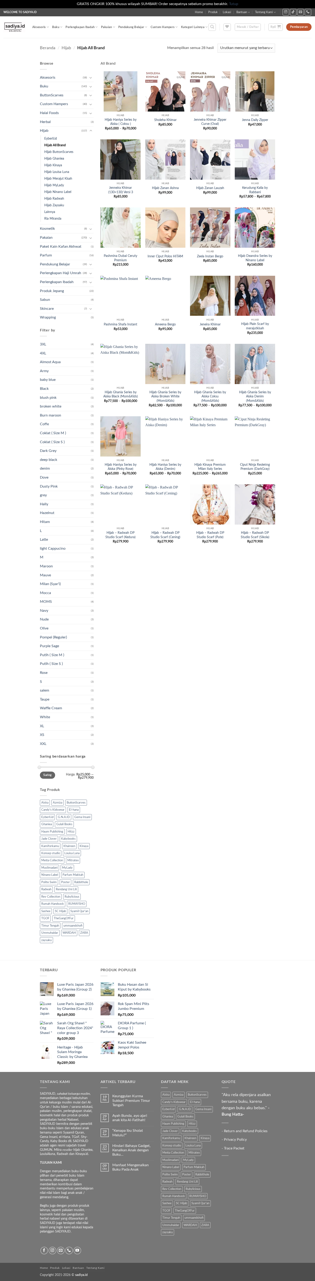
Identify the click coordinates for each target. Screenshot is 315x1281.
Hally (44, 504)
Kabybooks (68, 838)
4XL (43, 353)
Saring (47, 775)
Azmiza (57, 802)
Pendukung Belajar (131, 27)
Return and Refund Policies (245, 1131)
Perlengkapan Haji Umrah (60, 273)
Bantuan (241, 12)
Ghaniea (46, 824)
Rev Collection (50, 896)
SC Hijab (60, 911)
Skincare (47, 308)
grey (43, 495)
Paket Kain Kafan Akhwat (60, 246)
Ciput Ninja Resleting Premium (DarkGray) (255, 467)
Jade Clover (49, 838)
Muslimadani (49, 867)
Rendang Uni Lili (66, 889)
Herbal (45, 122)
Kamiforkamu (50, 846)
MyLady (67, 867)
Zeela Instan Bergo (210, 256)
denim (45, 468)
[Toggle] (91, 77)
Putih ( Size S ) (51, 664)
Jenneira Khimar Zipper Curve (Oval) (210, 122)
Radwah (46, 889)
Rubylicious (72, 896)
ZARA (84, 932)
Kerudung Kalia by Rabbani (255, 190)
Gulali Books (64, 824)
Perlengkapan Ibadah (80, 27)
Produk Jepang (52, 291)
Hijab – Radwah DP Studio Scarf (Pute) (210, 535)
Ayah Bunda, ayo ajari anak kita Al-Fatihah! (129, 1118)
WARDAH (69, 932)
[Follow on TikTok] (293, 12)
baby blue (48, 380)
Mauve (45, 575)
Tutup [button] (233, 4)
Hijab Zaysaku (54, 205)
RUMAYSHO (76, 903)
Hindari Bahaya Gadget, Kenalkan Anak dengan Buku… (131, 1150)
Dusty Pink (49, 486)
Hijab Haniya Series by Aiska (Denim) (165, 467)
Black (44, 389)
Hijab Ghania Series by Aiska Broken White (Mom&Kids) (165, 396)
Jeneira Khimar (210, 324)
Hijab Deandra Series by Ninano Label (255, 258)
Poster (65, 882)
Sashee (46, 911)
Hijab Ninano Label (57, 192)
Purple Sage (49, 646)
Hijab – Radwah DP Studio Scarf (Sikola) (255, 535)
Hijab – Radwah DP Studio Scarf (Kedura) (120, 535)
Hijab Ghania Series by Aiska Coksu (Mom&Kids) (210, 396)
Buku (55, 27)
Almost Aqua (50, 362)
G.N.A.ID (64, 817)
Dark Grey (48, 451)
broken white (50, 406)
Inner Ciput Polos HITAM (165, 256)
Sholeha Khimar (165, 120)
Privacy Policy (235, 1139)
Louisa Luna (72, 853)
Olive (44, 628)
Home (199, 12)
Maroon (46, 566)
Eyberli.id (50, 138)
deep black (48, 460)
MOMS (46, 601)
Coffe (44, 424)
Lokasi (227, 12)
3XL (43, 344)
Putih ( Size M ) (52, 655)
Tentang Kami (264, 12)
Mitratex (73, 860)
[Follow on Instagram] (285, 12)
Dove (44, 477)
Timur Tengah (50, 925)
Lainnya (49, 212)
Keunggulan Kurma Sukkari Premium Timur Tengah (131, 1100)
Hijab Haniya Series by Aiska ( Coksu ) (121, 122)
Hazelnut (47, 513)
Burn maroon (50, 415)
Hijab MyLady (54, 185)
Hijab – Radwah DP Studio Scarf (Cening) (165, 535)
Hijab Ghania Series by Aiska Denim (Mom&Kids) (255, 396)
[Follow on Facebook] (44, 1250)
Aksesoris (39, 27)
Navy (44, 610)
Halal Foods (49, 113)
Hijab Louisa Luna (56, 172)
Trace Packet (234, 1148)
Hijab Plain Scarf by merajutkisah (255, 326)
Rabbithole (81, 882)
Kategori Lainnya (193, 27)
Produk (213, 12)
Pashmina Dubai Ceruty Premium (120, 258)
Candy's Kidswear (53, 809)
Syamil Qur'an (79, 911)
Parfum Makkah (72, 874)
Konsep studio (50, 853)
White (45, 717)
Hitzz (71, 831)
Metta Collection (52, 860)
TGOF (45, 918)
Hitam (45, 522)
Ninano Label (49, 874)
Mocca (45, 593)
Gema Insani (82, 817)
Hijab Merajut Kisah (58, 178)
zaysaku (46, 940)
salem (44, 690)
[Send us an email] (300, 12)
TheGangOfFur (64, 918)
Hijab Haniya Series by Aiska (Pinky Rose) (121, 467)
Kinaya (84, 846)
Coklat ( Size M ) (53, 433)
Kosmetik (47, 228)
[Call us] (308, 12)
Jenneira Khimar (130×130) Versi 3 (120, 190)
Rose (44, 673)
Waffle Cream (51, 708)
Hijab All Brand (55, 145)
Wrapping (48, 317)
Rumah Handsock (52, 903)
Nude (44, 619)
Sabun (45, 300)
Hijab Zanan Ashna (165, 188)
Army (44, 371)
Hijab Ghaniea (54, 158)
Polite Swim (49, 882)
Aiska (44, 802)
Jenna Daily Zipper (255, 120)
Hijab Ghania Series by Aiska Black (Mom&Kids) (120, 394)
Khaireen (69, 846)
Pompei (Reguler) (53, 637)
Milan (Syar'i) (50, 584)
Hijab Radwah (54, 198)
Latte (44, 539)
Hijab (66, 48)
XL (42, 726)
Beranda (47, 48)
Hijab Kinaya (53, 165)
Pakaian (106, 27)
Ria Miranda (52, 218)
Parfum (46, 255)
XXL (43, 744)
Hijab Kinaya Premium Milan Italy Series (210, 467)
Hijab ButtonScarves (58, 152)
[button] (212, 27)
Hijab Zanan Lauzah (210, 188)
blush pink (48, 397)
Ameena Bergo (165, 324)
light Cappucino (52, 548)
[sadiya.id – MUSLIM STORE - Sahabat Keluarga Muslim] (14, 27)
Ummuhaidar (49, 932)
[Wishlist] (227, 27)
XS (42, 735)
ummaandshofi (72, 925)
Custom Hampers (163, 27)
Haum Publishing (52, 831)
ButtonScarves (51, 95)
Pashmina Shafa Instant (120, 324)
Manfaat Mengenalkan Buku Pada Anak (130, 1167)
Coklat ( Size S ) (52, 442)
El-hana (74, 809)
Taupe (44, 699)
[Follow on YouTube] (77, 1250)
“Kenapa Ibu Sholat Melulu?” (127, 1133)
